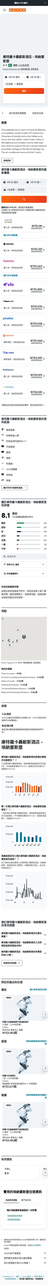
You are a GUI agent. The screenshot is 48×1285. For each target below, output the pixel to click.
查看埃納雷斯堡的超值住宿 (36, 1042)
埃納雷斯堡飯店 (13, 1219)
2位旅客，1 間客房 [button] (14, 84)
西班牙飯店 (38, 1277)
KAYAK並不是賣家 (12, 1253)
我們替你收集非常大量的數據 (18, 1258)
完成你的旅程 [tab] (11, 1200)
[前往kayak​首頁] (17, 10)
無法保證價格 (36, 1245)
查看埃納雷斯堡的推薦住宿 (36, 1096)
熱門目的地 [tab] (26, 1200)
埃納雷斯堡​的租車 (14, 1216)
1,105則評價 (23, 65)
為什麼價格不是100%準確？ (17, 1263)
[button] (45, 3)
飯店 (17, 1277)
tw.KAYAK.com (8, 1277)
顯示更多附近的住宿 (38, 989)
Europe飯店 (27, 1277)
